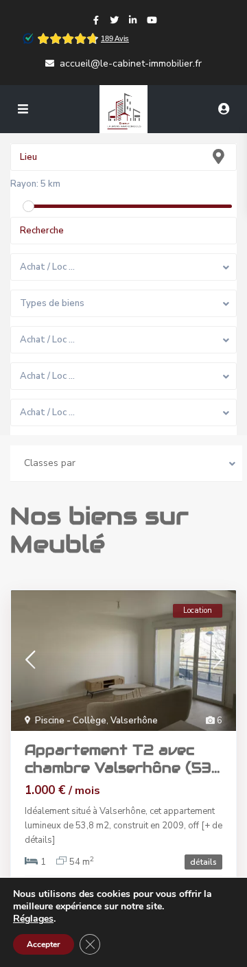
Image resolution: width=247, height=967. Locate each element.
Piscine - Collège (70, 720)
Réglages (33, 919)
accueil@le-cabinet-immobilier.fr (131, 63)
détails (203, 862)
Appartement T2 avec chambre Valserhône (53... (122, 759)
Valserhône (134, 720)
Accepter (43, 944)
